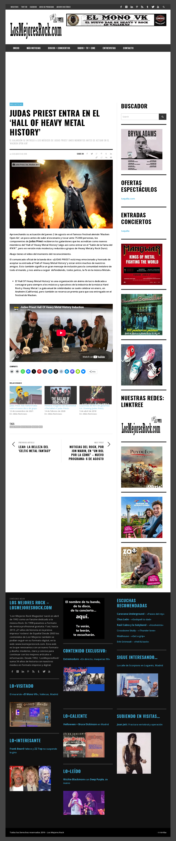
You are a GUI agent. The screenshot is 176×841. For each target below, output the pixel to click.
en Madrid (86, 724)
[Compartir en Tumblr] (106, 154)
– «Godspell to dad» (134, 619)
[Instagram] (126, 7)
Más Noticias (16, 104)
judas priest (15, 427)
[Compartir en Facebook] (87, 154)
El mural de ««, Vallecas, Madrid (34, 694)
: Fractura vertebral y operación (140, 724)
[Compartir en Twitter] (92, 154)
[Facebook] (121, 7)
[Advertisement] (88, 77)
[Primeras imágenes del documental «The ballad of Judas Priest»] (61, 395)
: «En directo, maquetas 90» (86, 659)
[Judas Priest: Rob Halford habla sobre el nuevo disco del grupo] (26, 395)
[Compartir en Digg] (106, 157)
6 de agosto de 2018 (19, 153)
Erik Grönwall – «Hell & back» (133, 641)
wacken (35, 427)
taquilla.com (128, 198)
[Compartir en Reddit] (101, 157)
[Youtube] (158, 7)
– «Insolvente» (140, 625)
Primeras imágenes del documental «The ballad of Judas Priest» (60, 407)
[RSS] (142, 7)
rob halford (26, 427)
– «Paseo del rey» (140, 613)
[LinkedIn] (131, 7)
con (76, 779)
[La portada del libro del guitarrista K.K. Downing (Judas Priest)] (95, 395)
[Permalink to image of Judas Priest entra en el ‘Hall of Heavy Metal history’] (61, 193)
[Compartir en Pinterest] (101, 154)
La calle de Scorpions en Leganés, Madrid (140, 665)
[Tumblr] (147, 7)
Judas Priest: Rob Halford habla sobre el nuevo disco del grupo (23, 407)
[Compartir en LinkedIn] (111, 154)
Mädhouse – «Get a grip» (131, 636)
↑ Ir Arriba (161, 832)
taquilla (125, 230)
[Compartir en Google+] (96, 154)
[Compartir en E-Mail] (111, 157)
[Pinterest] (137, 7)
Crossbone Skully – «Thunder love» (136, 630)
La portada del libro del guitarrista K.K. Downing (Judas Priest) (94, 407)
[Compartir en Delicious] (96, 157)
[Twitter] (152, 7)
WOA (40, 427)
